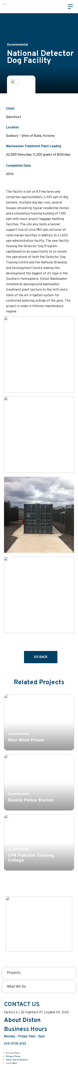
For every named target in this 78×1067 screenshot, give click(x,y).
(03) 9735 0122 (15, 1044)
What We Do (16, 986)
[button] (60, 6)
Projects (14, 973)
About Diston (22, 1020)
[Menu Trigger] (70, 6)
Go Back (41, 657)
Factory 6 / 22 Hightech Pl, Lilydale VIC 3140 (36, 1013)
